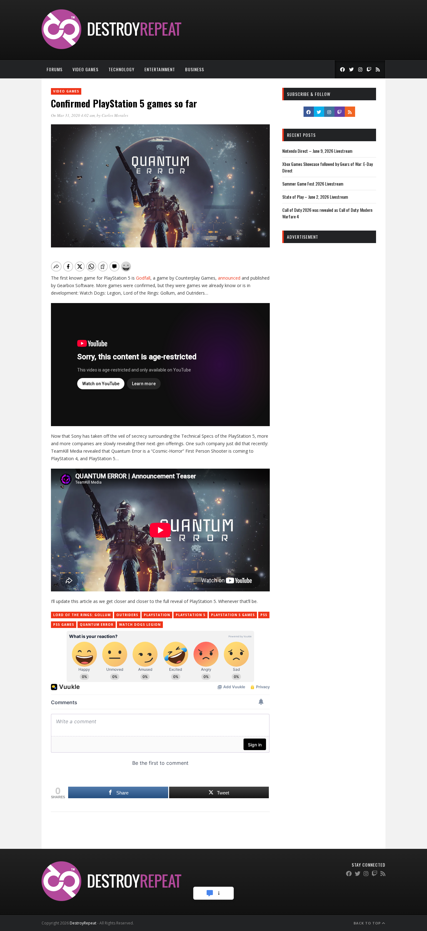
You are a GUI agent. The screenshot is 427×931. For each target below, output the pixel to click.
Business (194, 69)
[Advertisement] (329, 343)
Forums (55, 69)
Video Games (85, 69)
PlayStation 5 (190, 615)
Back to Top (368, 923)
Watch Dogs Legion (140, 624)
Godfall (143, 278)
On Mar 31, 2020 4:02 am (73, 115)
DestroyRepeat (83, 923)
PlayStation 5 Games (233, 615)
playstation (157, 615)
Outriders (127, 615)
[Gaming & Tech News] (111, 47)
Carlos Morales (115, 115)
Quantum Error (96, 624)
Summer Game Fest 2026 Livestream (312, 183)
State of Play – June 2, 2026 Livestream (315, 196)
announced (229, 278)
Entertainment (159, 69)
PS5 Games (63, 624)
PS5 (263, 615)
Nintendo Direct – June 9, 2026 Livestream (317, 150)
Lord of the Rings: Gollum (82, 615)
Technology (121, 69)
